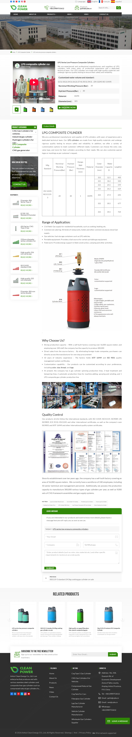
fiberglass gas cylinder (81, 699)
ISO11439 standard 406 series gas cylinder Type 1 (28, 266)
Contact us (104, 14)
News (69, 14)
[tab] (49, 126)
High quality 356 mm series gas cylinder (27, 253)
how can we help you (19, 162)
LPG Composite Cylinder (24, 52)
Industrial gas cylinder (22, 136)
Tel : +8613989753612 (111, 694)
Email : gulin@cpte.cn (110, 698)
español (119, 1)
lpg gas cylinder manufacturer (57, 501)
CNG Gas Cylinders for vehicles (22, 132)
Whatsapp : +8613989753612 (109, 708)
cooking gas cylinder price (49, 505)
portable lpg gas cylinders (87, 501)
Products (51, 14)
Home (16, 14)
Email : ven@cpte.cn (110, 702)
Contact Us (19, 184)
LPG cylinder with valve (63, 505)
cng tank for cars (79, 694)
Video (86, 14)
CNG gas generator (21, 150)
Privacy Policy (85, 732)
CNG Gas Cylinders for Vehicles (81, 680)
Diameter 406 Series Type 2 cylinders (26, 201)
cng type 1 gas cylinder (81, 673)
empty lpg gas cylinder (101, 501)
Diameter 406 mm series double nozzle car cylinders (28, 292)
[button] (122, 619)
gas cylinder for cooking (72, 501)
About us (32, 14)
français (106, 1)
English (95, 1)
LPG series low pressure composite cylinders (70, 529)
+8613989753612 (57, 8)
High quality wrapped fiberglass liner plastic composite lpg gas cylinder (79, 629)
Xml (75, 732)
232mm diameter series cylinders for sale (28, 240)
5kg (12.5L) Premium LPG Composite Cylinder (108, 629)
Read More (26, 205)
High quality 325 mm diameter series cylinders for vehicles (28, 279)
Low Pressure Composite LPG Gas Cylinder (81, 505)
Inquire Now (68, 107)
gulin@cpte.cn (86, 8)
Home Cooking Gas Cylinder (100, 505)
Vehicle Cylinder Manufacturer (78, 713)
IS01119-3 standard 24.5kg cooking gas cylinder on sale (51, 629)
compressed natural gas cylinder (82, 687)
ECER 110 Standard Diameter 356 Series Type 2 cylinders (28, 214)
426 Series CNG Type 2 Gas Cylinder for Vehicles (27, 227)
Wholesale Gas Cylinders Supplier (81, 721)
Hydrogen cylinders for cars (23, 141)
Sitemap (68, 732)
